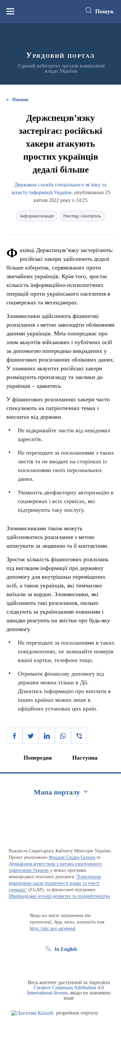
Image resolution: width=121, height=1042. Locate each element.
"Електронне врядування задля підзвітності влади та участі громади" (55, 883)
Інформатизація (37, 215)
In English (66, 949)
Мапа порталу (57, 792)
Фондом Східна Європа (72, 857)
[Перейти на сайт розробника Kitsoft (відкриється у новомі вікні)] (32, 1013)
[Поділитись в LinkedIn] (47, 735)
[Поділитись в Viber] (79, 735)
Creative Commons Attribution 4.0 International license (65, 990)
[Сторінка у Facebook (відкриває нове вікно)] (48, 964)
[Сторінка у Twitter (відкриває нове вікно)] (60, 964)
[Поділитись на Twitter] (30, 735)
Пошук (104, 11)
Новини (20, 99)
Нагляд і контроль (82, 215)
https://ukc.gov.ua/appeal (53, 928)
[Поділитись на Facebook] (14, 735)
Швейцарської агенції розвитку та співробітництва (59, 896)
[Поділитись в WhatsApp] (63, 735)
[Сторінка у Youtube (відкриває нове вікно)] (72, 964)
